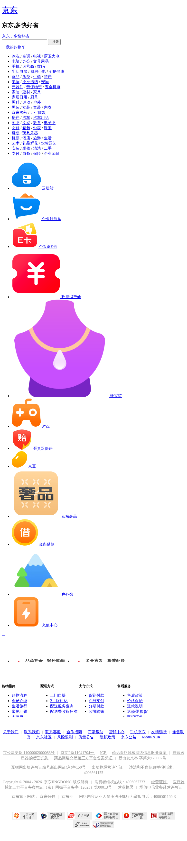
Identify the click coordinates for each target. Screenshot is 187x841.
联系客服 (53, 732)
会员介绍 (19, 701)
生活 (48, 138)
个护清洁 (30, 82)
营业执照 (126, 787)
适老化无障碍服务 (81, 824)
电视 (37, 56)
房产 (15, 118)
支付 (15, 153)
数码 (41, 66)
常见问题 (19, 711)
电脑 (15, 61)
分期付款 (96, 706)
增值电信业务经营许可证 (161, 787)
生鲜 (37, 77)
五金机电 (52, 87)
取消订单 (135, 717)
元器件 (17, 87)
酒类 (26, 77)
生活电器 (19, 71)
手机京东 (138, 732)
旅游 (37, 138)
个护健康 (56, 71)
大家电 (17, 717)
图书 (15, 123)
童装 (37, 107)
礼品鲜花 (30, 143)
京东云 (67, 796)
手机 (15, 66)
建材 (26, 92)
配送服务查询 (62, 706)
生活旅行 (19, 706)
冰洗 (15, 56)
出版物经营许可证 (108, 767)
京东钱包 (48, 796)
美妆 (15, 82)
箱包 (26, 128)
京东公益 (128, 737)
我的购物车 (15, 47)
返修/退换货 (137, 711)
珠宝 (48, 128)
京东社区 (44, 737)
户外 (37, 102)
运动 (26, 102)
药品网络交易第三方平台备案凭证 (83, 758)
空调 (26, 56)
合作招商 (74, 732)
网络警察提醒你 (52, 816)
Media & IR (151, 737)
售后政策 (135, 695)
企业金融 (51, 153)
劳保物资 (34, 87)
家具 (37, 92)
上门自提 (58, 695)
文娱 (26, 123)
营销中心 (116, 732)
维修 (26, 148)
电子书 (50, 123)
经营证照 (159, 782)
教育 (37, 123)
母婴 (15, 133)
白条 (26, 153)
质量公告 (86, 737)
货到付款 (96, 695)
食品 (15, 77)
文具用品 (41, 61)
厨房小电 (38, 71)
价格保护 (135, 701)
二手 (48, 148)
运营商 (28, 66)
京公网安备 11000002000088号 (29, 753)
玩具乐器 (30, 133)
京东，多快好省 (15, 36)
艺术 (15, 143)
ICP (103, 753)
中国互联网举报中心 (107, 816)
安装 (15, 148)
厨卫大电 (51, 56)
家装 (15, 92)
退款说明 (135, 706)
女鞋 (15, 128)
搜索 (54, 42)
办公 (26, 61)
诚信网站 (79, 816)
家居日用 (19, 97)
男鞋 (15, 102)
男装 (15, 107)
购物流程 (19, 695)
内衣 (48, 107)
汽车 (26, 118)
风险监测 (65, 737)
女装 (26, 107)
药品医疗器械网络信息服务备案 (140, 753)
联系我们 (32, 732)
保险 (37, 153)
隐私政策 (107, 737)
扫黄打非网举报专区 (162, 816)
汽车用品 (41, 118)
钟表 (37, 128)
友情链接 (159, 732)
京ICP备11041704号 (78, 753)
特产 (48, 77)
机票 (15, 138)
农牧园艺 (48, 143)
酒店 (26, 138)
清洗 (37, 148)
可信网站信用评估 (24, 816)
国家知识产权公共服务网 (103, 824)
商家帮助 (95, 732)
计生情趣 (38, 112)
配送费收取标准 (63, 711)
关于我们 (11, 732)
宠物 (45, 82)
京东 (10, 10)
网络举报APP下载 (134, 816)
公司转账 (96, 711)
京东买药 (19, 112)
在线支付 (96, 701)
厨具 (34, 97)
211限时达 (59, 701)
